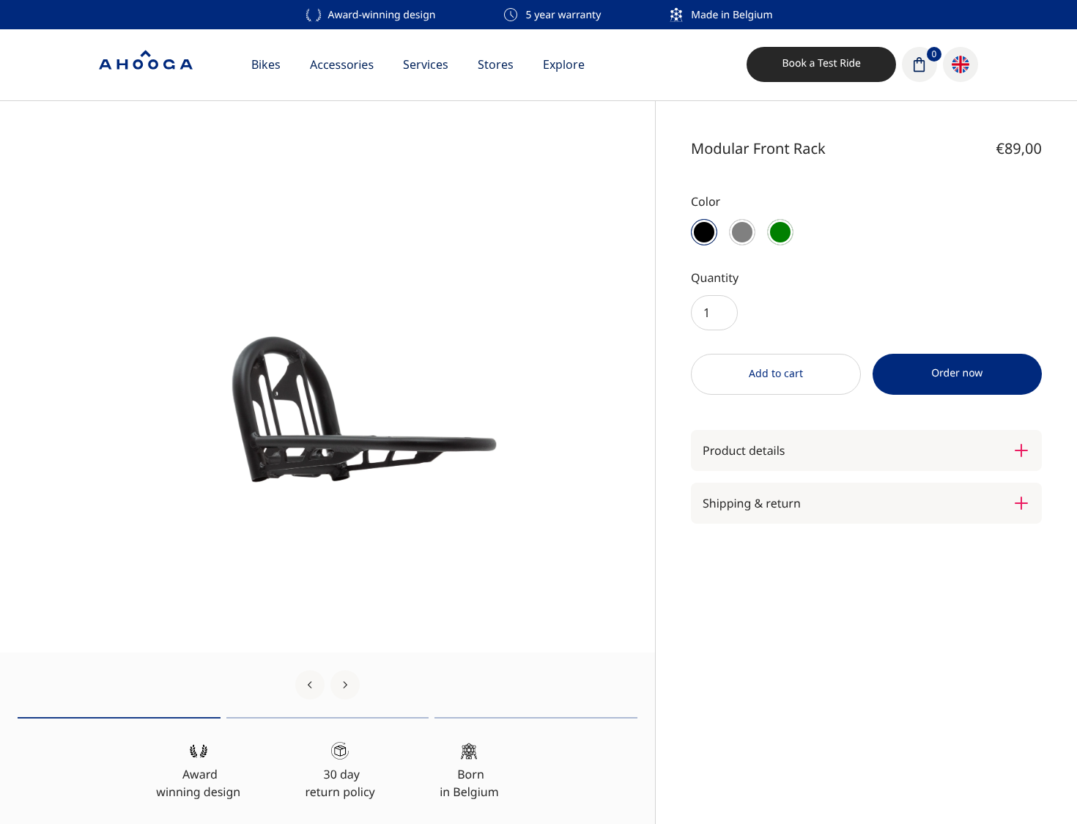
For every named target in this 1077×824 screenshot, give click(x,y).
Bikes (266, 64)
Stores (496, 64)
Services (425, 64)
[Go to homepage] (146, 64)
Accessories (342, 64)
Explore (564, 64)
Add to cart (776, 373)
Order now (956, 373)
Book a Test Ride (821, 63)
